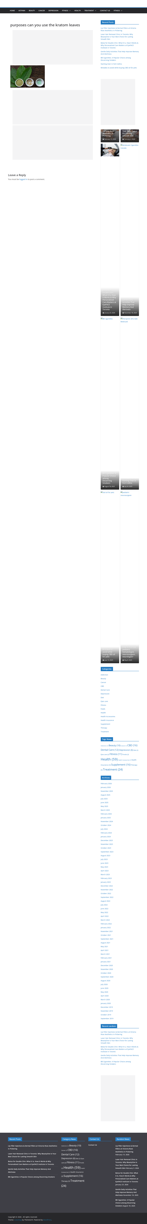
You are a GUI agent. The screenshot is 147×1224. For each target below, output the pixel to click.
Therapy (104, 728)
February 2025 (106, 814)
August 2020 (105, 980)
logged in (23, 179)
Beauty (32, 10)
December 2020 (107, 965)
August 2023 (105, 855)
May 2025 (104, 806)
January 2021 (106, 962)
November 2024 (107, 821)
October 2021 (106, 935)
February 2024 (106, 833)
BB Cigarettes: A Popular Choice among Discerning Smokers (109, 478)
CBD (102, 686)
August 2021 (105, 943)
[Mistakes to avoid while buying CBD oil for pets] (110, 577)
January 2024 (106, 836)
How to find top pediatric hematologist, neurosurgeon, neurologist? (129, 652)
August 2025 (105, 795)
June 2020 (104, 988)
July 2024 (104, 829)
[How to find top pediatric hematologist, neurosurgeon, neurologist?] (130, 577)
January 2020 (106, 1003)
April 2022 (105, 916)
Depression (53, 10)
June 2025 (104, 802)
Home (12, 10)
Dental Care (105, 690)
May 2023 (104, 867)
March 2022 (105, 920)
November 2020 (107, 969)
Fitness (65, 10)
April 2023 (105, 871)
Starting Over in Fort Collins (111, 64)
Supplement (105, 724)
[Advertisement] (53, 47)
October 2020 (106, 973)
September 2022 (107, 897)
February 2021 (106, 958)
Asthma (21, 10)
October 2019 (106, 1015)
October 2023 (106, 848)
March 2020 (105, 999)
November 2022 (107, 890)
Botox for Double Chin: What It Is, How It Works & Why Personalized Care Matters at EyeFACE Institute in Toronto (119, 45)
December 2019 (107, 1007)
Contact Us (105, 10)
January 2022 (106, 927)
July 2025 (104, 799)
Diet (102, 697)
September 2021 (107, 939)
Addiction (104, 675)
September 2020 (107, 977)
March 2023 (105, 874)
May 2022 (104, 912)
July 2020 (104, 984)
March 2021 (105, 954)
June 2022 (104, 908)
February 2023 (106, 878)
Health (77, 10)
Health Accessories (108, 716)
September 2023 (107, 852)
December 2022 (107, 886)
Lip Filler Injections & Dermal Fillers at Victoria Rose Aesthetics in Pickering (110, 130)
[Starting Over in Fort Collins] (130, 403)
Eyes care (104, 701)
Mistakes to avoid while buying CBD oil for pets (119, 68)
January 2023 (106, 882)
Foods (103, 709)
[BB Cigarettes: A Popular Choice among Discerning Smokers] (110, 403)
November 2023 (107, 844)
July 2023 (104, 859)
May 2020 (104, 992)
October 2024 (106, 825)
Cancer (41, 10)
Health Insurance (107, 720)
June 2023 (104, 863)
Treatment (89, 10)
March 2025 (105, 810)
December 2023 (107, 840)
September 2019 (107, 1018)
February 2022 (106, 924)
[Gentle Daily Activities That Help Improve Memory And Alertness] (130, 230)
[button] (69, 10)
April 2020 (105, 996)
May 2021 (104, 946)
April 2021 (105, 950)
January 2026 (106, 787)
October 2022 (106, 893)
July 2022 (104, 905)
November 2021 (107, 931)
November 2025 (107, 791)
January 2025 (106, 818)
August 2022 (105, 901)
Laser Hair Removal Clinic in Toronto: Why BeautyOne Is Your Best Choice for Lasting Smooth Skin (117, 36)
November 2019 (107, 1011)
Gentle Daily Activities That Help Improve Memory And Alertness (128, 305)
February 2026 (106, 783)
